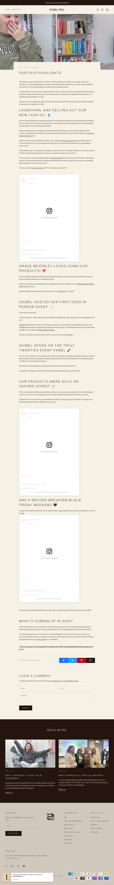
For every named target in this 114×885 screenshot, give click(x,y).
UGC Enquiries (95, 817)
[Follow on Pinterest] (18, 866)
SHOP (7, 9)
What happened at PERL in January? (81, 775)
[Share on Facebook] (63, 660)
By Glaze (22, 325)
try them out (62, 291)
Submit (25, 708)
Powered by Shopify (54, 876)
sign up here (41, 639)
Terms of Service (69, 681)
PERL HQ (35, 67)
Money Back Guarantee (71, 832)
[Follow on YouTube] (24, 866)
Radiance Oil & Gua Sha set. (46, 330)
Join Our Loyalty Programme (99, 821)
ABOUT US (16, 9)
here (71, 335)
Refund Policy (68, 828)
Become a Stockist (96, 828)
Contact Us (67, 843)
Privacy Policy (56, 681)
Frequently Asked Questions (73, 821)
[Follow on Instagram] (12, 866)
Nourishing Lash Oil (68, 141)
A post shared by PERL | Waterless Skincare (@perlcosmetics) (49, 258)
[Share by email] (90, 660)
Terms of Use (68, 839)
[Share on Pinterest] (81, 660)
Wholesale (93, 825)
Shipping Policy (69, 825)
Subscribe (13, 833)
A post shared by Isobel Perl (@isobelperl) (49, 598)
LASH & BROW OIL (17, 876)
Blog (65, 817)
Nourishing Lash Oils (56, 158)
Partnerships (94, 832)
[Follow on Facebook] (6, 866)
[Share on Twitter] (72, 660)
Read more (8, 792)
